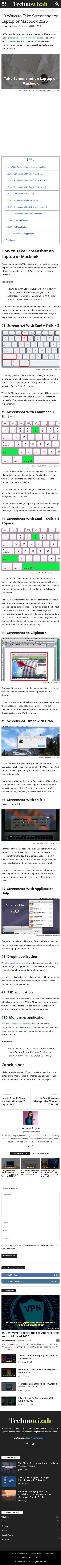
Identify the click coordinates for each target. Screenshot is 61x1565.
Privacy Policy (36, 1554)
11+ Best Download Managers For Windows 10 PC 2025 (47, 1101)
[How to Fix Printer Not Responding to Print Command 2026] (30, 1163)
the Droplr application (16, 963)
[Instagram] (29, 1146)
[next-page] (32, 1180)
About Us (12, 1554)
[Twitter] (32, 1146)
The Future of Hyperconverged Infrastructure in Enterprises (33, 1478)
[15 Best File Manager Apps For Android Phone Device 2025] (8, 1386)
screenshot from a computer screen (26, 38)
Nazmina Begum (10, 26)
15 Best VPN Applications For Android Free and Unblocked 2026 (30, 1334)
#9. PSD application (17, 227)
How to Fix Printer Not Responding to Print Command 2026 (30, 1172)
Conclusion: (10, 240)
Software (5, 1539)
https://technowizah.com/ (31, 1132)
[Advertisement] (30, 124)
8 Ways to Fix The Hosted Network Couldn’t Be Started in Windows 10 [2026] (9, 1173)
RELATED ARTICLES (19, 1154)
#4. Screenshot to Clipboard (20, 194)
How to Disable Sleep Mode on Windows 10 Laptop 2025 (13, 1101)
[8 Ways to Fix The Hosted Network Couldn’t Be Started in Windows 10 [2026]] (10, 1163)
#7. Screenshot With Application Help (24, 214)
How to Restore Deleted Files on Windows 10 (30, 1052)
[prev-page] (28, 1180)
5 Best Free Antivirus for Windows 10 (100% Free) (32, 295)
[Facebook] (28, 1444)
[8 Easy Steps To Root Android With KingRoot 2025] (8, 1401)
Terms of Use (26, 1557)
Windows (11, 10)
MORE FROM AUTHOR (40, 1154)
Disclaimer (49, 1554)
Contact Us (23, 1554)
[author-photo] (30, 1118)
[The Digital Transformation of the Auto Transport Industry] (8, 1467)
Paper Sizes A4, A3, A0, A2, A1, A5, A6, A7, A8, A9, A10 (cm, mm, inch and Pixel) (49, 1173)
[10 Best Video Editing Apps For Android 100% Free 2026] (8, 1358)
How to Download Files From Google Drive (28, 292)
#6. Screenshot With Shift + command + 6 (27, 207)
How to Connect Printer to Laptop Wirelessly (29, 1055)
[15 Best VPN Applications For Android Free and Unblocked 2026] (30, 1312)
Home (3, 10)
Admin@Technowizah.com (35, 1438)
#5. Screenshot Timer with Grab (22, 200)
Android (4, 1530)
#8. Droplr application (17, 220)
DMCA (37, 1557)
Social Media (7, 1535)
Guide (4, 1522)
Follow (53, 1281)
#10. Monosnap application (20, 234)
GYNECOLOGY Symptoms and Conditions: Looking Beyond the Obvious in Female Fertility (34, 1494)
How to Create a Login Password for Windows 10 (31, 1048)
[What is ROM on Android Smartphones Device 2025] (8, 1372)
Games (4, 1526)
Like (55, 1275)
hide (30, 159)
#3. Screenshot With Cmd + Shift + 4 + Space (28, 187)
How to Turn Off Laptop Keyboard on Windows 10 (32, 288)
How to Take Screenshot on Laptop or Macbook (25, 167)
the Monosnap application (18, 1024)
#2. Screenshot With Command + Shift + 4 (27, 180)
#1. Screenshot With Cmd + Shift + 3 (24, 174)
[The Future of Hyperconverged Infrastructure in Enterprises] (8, 1481)
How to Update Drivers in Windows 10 (26, 299)
